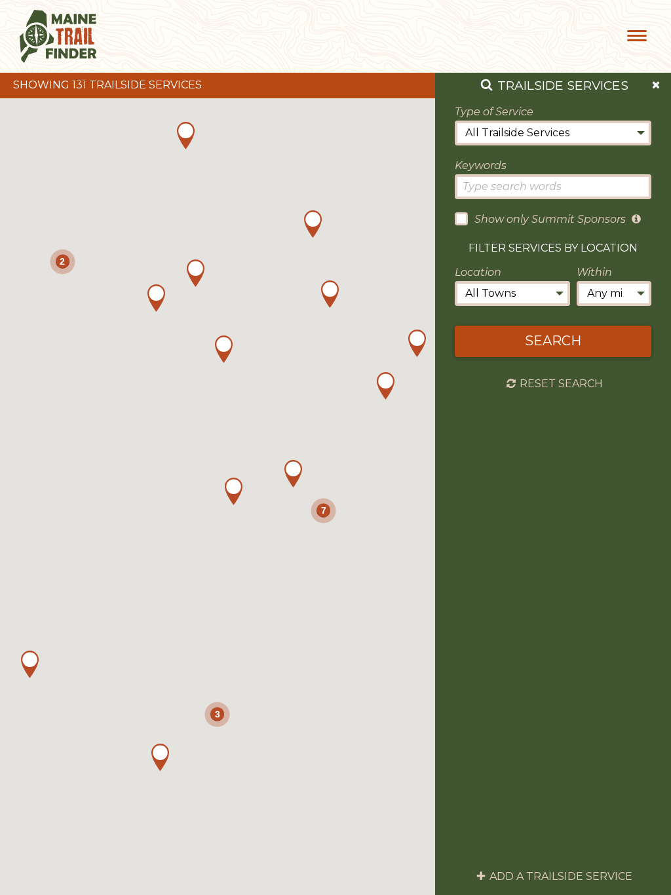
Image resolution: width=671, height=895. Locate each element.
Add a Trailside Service (560, 876)
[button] (293, 474)
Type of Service (494, 111)
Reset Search (561, 384)
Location (478, 272)
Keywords (481, 165)
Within (594, 272)
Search (553, 341)
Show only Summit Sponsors (550, 219)
